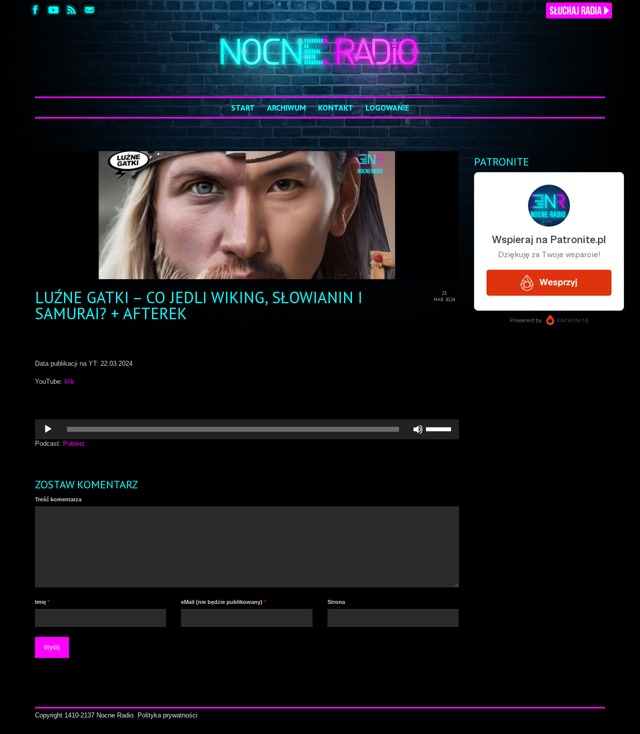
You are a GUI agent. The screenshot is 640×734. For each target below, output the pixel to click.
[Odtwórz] (48, 429)
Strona (336, 602)
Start (243, 108)
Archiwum (286, 108)
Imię (42, 602)
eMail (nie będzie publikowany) (223, 602)
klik (69, 381)
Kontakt (336, 108)
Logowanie (387, 108)
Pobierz (74, 443)
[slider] (440, 428)
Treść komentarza (58, 499)
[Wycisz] (418, 429)
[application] (247, 429)
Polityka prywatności (168, 715)
